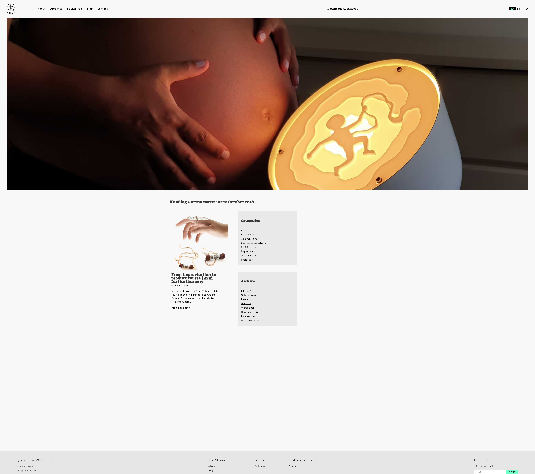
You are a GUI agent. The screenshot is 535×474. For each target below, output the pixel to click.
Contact (102, 8)
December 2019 (249, 312)
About (42, 8)
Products (56, 8)
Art (243, 230)
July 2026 (246, 291)
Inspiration (247, 251)
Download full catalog (342, 8)
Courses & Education (252, 243)
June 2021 (246, 299)
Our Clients (247, 255)
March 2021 (247, 307)
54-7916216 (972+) (27, 470)
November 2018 (250, 320)
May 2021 (246, 303)
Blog (90, 8)
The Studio (216, 460)
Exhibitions (247, 247)
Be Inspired (74, 8)
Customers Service (303, 460)
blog (210, 470)
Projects (246, 259)
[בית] (22, 9)
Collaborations (249, 238)
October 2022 (248, 295)
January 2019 (248, 316)
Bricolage (246, 234)
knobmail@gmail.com (28, 466)
